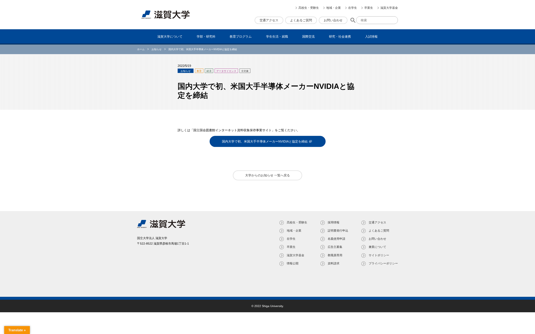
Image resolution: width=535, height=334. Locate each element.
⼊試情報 (371, 36)
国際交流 (308, 36)
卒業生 (368, 7)
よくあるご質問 (301, 20)
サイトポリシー (379, 255)
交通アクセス (269, 20)
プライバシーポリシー (383, 263)
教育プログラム (241, 36)
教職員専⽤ (335, 255)
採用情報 (333, 222)
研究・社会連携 (340, 36)
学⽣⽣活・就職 (277, 36)
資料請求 (333, 263)
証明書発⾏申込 (338, 230)
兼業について (377, 247)
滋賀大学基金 (389, 7)
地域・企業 (333, 7)
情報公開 (292, 263)
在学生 (352, 7)
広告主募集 (335, 247)
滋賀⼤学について (169, 36)
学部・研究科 (206, 36)
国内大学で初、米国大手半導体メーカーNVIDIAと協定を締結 (265, 141)
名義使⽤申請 (336, 238)
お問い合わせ (333, 20)
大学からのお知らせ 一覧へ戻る (267, 175)
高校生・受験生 (308, 7)
